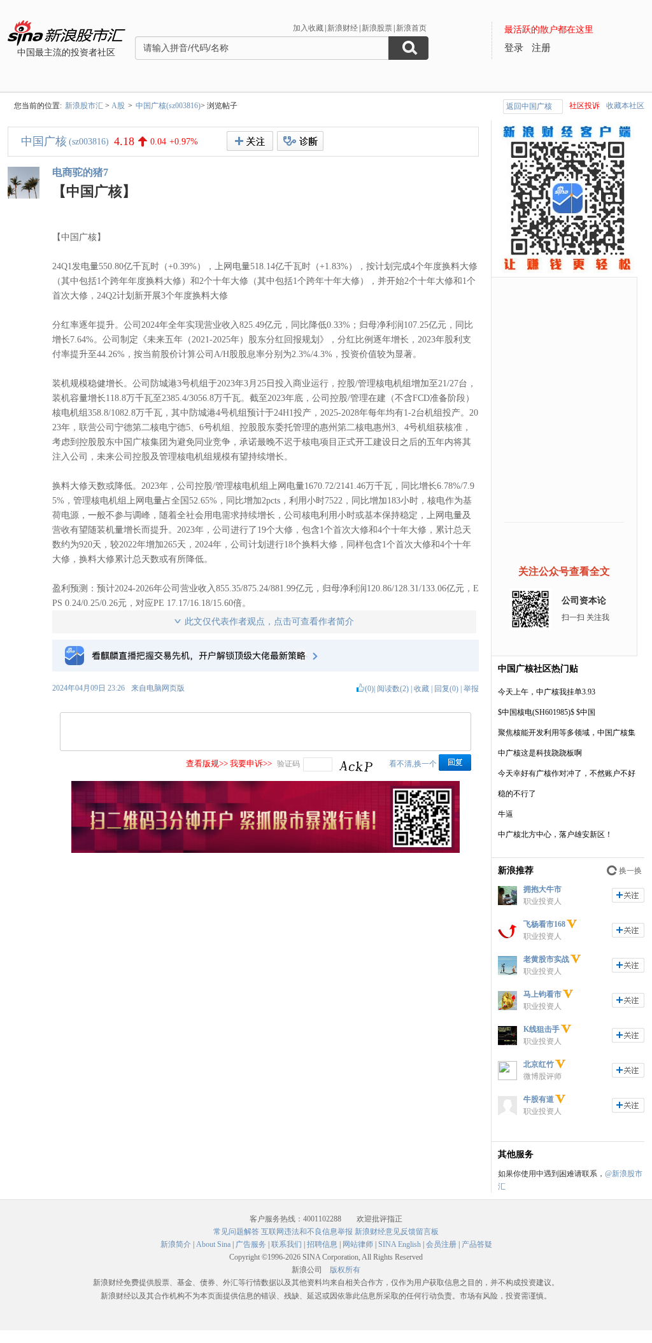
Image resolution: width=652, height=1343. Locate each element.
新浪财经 (342, 28)
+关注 (250, 141)
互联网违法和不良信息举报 (307, 1231)
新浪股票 (377, 28)
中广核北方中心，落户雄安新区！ (555, 834)
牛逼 (505, 814)
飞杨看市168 (544, 924)
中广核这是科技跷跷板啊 (540, 753)
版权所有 (345, 1269)
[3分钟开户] (265, 850)
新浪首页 (411, 28)
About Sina (213, 1244)
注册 (541, 48)
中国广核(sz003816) (168, 105)
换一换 (630, 870)
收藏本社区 (625, 105)
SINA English (399, 1244)
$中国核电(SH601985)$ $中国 (546, 712)
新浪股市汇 (84, 105)
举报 (471, 688)
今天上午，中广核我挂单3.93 (546, 691)
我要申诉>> (251, 763)
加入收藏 (308, 28)
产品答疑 (477, 1244)
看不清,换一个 (413, 763)
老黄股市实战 (546, 959)
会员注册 (441, 1244)
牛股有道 (538, 1099)
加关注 (628, 895)
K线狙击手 (541, 1029)
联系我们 (286, 1244)
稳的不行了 (517, 793)
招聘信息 (322, 1244)
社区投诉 (584, 105)
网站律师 (358, 1244)
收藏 (421, 688)
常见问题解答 (236, 1231)
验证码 (288, 763)
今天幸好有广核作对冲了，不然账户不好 (566, 773)
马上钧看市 (542, 994)
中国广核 (44, 141)
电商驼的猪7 (80, 172)
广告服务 (251, 1244)
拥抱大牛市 (542, 889)
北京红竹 (538, 1064)
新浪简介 (175, 1244)
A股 (118, 105)
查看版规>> (207, 763)
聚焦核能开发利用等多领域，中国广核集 (566, 732)
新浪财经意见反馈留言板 (397, 1231)
